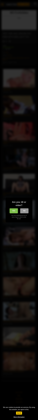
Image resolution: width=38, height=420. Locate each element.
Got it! (19, 413)
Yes (13, 211)
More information (19, 417)
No (24, 211)
